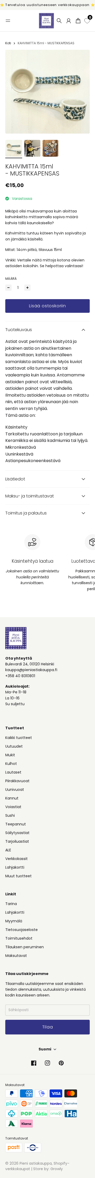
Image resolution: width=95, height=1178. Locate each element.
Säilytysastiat (17, 832)
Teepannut (15, 824)
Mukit (10, 755)
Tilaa (47, 1157)
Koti (8, 43)
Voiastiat (13, 806)
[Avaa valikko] (8, 20)
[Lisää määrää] (27, 287)
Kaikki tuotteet (18, 737)
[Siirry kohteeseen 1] (13, 148)
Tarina (11, 903)
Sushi (10, 815)
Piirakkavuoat (17, 780)
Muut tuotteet (18, 876)
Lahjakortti (14, 867)
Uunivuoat (14, 789)
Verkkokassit (16, 858)
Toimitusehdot (18, 938)
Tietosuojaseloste (21, 929)
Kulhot (11, 763)
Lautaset (13, 772)
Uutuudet (14, 746)
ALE (8, 850)
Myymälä (13, 921)
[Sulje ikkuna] (84, 1092)
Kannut (11, 798)
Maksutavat (16, 955)
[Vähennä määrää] (8, 287)
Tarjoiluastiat (17, 841)
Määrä (11, 278)
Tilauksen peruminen (24, 947)
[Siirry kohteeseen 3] (50, 148)
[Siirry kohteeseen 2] (32, 148)
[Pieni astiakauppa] (46, 20)
